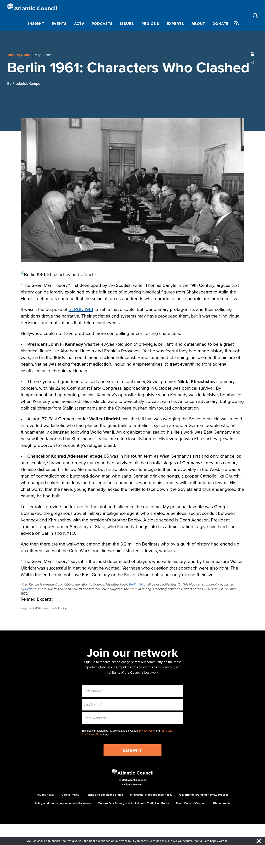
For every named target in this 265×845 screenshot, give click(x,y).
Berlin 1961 (136, 585)
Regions (150, 23)
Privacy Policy (147, 730)
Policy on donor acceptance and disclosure (63, 803)
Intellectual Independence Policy (151, 795)
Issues (127, 23)
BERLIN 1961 (81, 309)
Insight (36, 23)
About (198, 23)
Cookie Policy (70, 795)
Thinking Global (19, 54)
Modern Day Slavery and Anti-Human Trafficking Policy (133, 803)
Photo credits (221, 803)
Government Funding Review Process (204, 795)
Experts (175, 23)
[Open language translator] (236, 23)
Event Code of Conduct (191, 803)
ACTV (79, 23)
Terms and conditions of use (104, 795)
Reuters (30, 589)
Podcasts (102, 23)
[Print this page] (252, 54)
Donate (220, 23)
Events (59, 23)
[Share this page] (252, 63)
